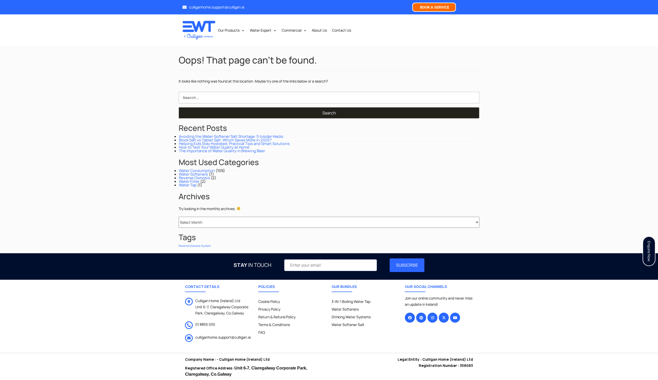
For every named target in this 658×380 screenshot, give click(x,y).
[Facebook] (410, 318)
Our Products (229, 30)
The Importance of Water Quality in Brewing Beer (222, 150)
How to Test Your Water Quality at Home (214, 147)
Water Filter (189, 181)
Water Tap (188, 185)
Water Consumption (197, 170)
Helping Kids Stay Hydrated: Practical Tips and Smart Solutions (234, 143)
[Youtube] (455, 318)
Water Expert (260, 30)
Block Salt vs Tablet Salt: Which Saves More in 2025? (225, 140)
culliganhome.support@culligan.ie (223, 337)
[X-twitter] (444, 318)
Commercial (291, 30)
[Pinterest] (421, 318)
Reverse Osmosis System (195, 246)
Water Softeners (193, 174)
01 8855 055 (205, 324)
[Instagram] (432, 318)
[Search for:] (329, 97)
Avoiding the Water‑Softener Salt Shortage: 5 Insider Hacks (231, 136)
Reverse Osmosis (194, 177)
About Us (319, 30)
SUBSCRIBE (407, 265)
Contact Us (341, 30)
